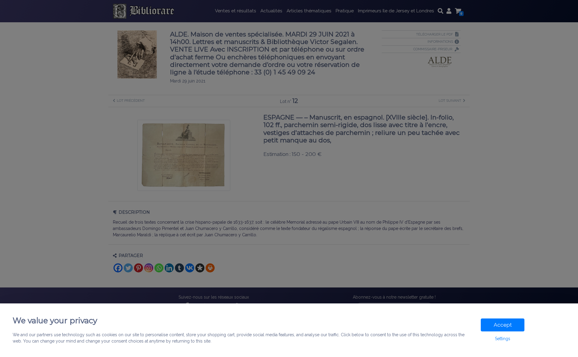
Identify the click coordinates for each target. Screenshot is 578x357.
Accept (503, 325)
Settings (502, 338)
